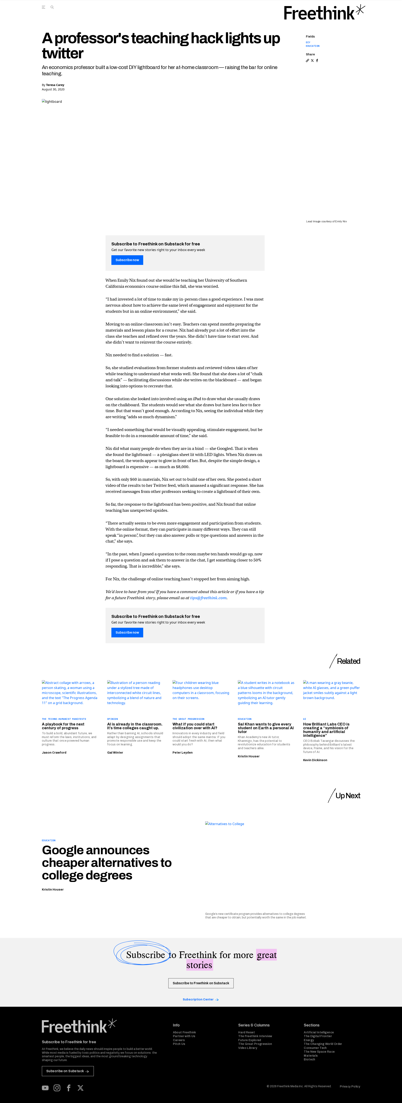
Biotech (309, 1059)
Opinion (112, 719)
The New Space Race (319, 1051)
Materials (311, 1055)
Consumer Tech (315, 1048)
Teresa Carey (55, 85)
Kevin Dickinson (315, 760)
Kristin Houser (249, 756)
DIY (308, 42)
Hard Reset (246, 1032)
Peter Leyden (183, 752)
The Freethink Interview (255, 1036)
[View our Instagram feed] (57, 1088)
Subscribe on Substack (65, 1071)
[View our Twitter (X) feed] (80, 1088)
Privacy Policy (350, 1086)
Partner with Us (184, 1036)
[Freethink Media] (103, 1025)
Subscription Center (198, 999)
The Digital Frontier (318, 1036)
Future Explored (249, 1040)
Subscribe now (127, 260)
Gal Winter (115, 752)
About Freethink (184, 1032)
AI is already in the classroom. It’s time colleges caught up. (134, 726)
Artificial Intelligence (319, 1032)
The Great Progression (189, 719)
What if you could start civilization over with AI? (195, 726)
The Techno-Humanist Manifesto (64, 719)
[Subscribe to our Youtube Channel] (45, 1088)
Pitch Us (179, 1044)
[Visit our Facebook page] (68, 1088)
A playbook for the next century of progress (63, 726)
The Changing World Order (323, 1044)
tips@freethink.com (208, 597)
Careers (179, 1040)
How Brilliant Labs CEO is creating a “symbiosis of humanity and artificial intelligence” (326, 729)
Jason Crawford (54, 752)
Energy (309, 1040)
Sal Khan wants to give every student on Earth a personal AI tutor (266, 728)
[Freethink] (324, 12)
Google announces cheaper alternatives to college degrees (107, 863)
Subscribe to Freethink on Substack (201, 983)
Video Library (247, 1048)
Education (313, 45)
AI (304, 719)
